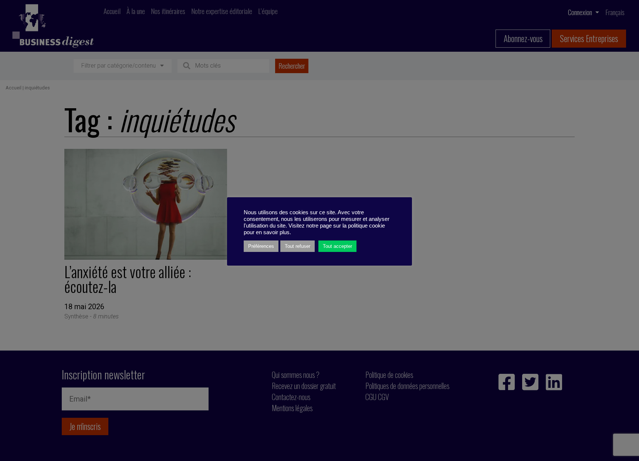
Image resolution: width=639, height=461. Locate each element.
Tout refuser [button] (297, 246)
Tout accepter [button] (337, 246)
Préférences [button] (261, 246)
